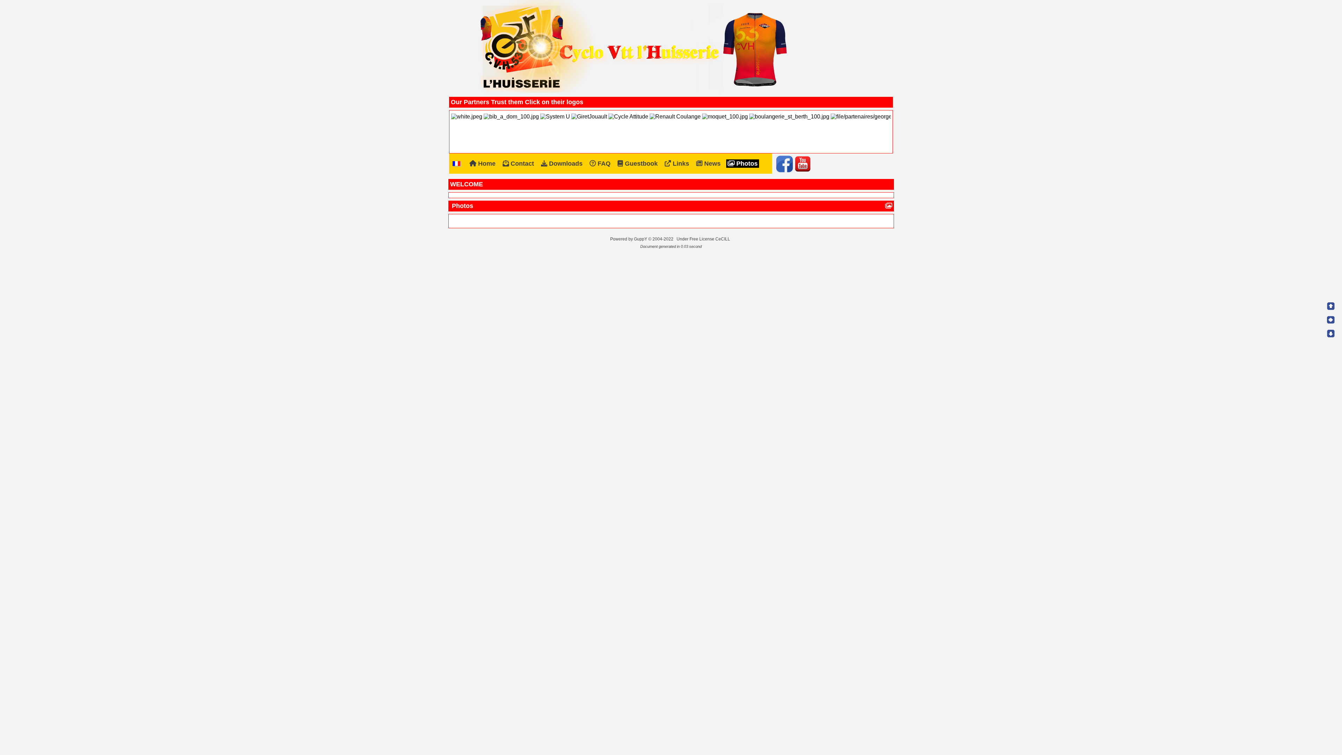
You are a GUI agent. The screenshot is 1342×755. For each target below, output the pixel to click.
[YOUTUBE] (802, 163)
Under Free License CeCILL (704, 239)
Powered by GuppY (629, 239)
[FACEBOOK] (784, 163)
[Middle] (1331, 320)
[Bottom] (1331, 333)
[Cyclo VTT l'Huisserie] (634, 47)
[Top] (1331, 306)
